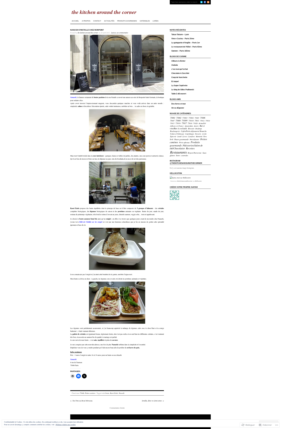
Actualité (202, 123)
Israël (179, 136)
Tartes (178, 155)
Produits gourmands (127, 21)
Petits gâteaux (184, 142)
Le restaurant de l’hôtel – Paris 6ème (186, 47)
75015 (172, 123)
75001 (172, 117)
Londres (191, 136)
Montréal (199, 136)
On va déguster (177, 108)
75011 (197, 120)
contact (97, 21)
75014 (207, 120)
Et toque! (175, 81)
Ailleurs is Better (178, 61)
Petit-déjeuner (194, 139)
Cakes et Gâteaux (177, 133)
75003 (184, 118)
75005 (197, 118)
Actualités (109, 21)
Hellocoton (198, 181)
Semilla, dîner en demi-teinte (153, 400)
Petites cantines (90, 393)
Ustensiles (145, 21)
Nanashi (121, 393)
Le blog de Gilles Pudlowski (182, 90)
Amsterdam (189, 126)
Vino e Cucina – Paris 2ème (182, 39)
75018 (190, 123)
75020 (195, 123)
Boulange (198, 128)
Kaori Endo (114, 393)
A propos (86, 21)
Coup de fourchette (179, 77)
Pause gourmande (181, 139)
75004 (191, 118)
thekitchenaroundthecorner (184, 181)
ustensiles (184, 155)
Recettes (190, 148)
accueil (75, 21)
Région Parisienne (195, 152)
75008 (178, 120)
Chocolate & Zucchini (180, 73)
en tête (204, 134)
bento (107, 393)
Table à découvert (178, 94)
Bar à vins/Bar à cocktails (187, 127)
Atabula (174, 65)
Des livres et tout (178, 104)
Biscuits (191, 128)
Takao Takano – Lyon (180, 34)
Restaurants (178, 152)
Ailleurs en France (177, 126)
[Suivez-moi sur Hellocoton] (180, 177)
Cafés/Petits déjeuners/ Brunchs (194, 131)
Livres (155, 21)
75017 (184, 123)
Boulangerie (175, 131)
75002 (178, 117)
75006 (82, 393)
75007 (172, 120)
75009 (184, 120)
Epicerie (173, 136)
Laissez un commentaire (119, 32)
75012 (202, 120)
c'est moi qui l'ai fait (179, 69)
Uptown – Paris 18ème (180, 51)
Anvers (196, 126)
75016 (178, 123)
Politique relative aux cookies (66, 424)
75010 (191, 120)
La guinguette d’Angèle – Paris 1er (185, 43)
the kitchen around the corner (88, 32)
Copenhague (189, 134)
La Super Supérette (179, 86)
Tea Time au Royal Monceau (81, 400)
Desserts (198, 134)
